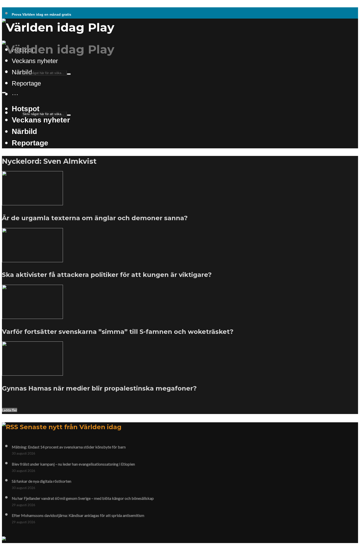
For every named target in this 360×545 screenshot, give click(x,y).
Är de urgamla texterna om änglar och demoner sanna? (95, 218)
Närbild (24, 131)
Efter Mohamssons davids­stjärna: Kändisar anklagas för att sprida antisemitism (78, 515)
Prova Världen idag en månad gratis (41, 14)
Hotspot (25, 108)
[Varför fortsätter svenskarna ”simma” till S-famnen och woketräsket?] (32, 316)
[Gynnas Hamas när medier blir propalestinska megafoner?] (32, 372)
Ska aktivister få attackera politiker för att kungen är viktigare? (107, 274)
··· (15, 94)
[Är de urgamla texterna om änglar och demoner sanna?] (32, 202)
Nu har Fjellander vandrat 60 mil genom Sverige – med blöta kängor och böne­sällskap (83, 498)
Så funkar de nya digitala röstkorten (41, 481)
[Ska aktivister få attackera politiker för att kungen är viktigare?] (32, 259)
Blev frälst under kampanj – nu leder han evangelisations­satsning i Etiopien (73, 464)
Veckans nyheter (35, 60)
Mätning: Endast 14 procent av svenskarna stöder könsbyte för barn (69, 447)
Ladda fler (9, 410)
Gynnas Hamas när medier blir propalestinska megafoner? (99, 388)
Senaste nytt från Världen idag (70, 427)
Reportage (26, 83)
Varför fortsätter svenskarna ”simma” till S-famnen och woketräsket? (117, 331)
